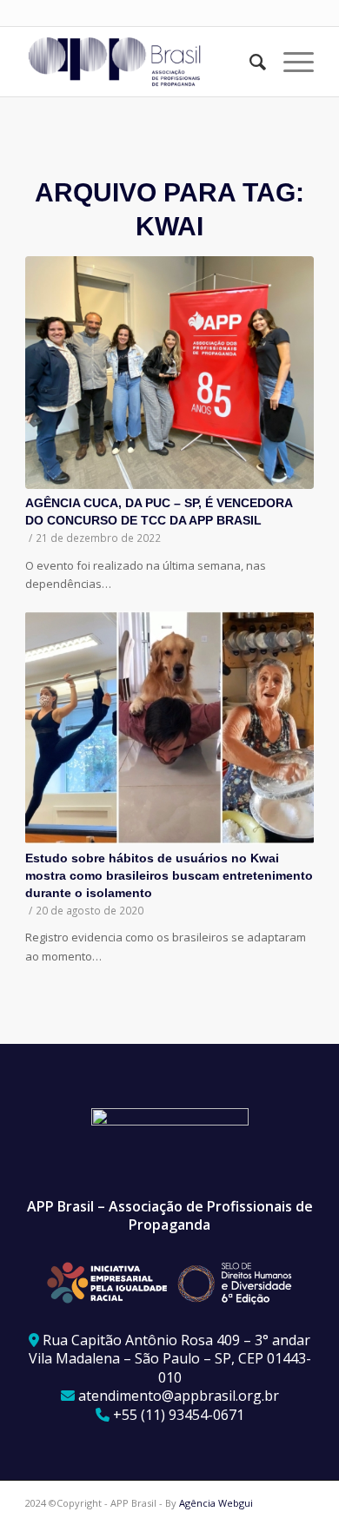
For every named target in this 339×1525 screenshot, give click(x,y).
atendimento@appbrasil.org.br (178, 1395)
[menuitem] (249, 61)
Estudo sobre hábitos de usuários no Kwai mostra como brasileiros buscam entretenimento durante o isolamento (169, 875)
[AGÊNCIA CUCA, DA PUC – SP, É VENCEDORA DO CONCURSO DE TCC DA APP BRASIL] (169, 372)
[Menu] (290, 61)
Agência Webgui (216, 1502)
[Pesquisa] (249, 61)
